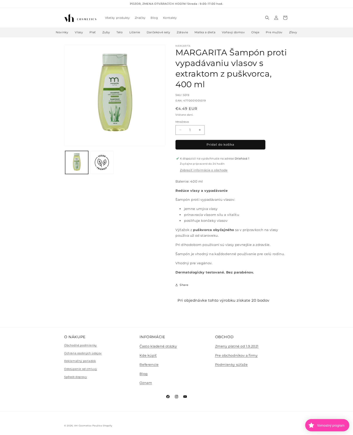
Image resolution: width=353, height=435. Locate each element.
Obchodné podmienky (80, 345)
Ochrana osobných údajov (83, 353)
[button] (267, 17)
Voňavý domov (233, 32)
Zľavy (293, 32)
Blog (143, 374)
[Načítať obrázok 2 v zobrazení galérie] (101, 162)
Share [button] (184, 285)
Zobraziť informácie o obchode (203, 170)
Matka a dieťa (204, 32)
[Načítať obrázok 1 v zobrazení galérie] (76, 162)
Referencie (149, 365)
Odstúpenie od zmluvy (80, 368)
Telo (119, 32)
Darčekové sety (158, 32)
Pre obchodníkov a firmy (236, 355)
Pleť (92, 32)
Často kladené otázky (158, 346)
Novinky (62, 32)
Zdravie (182, 32)
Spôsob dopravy (75, 376)
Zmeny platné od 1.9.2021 (237, 346)
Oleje (255, 32)
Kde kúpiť (148, 355)
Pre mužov (274, 32)
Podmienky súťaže (231, 365)
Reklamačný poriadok (80, 361)
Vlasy (79, 32)
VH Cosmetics (83, 425)
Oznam (146, 383)
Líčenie (134, 32)
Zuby (106, 32)
